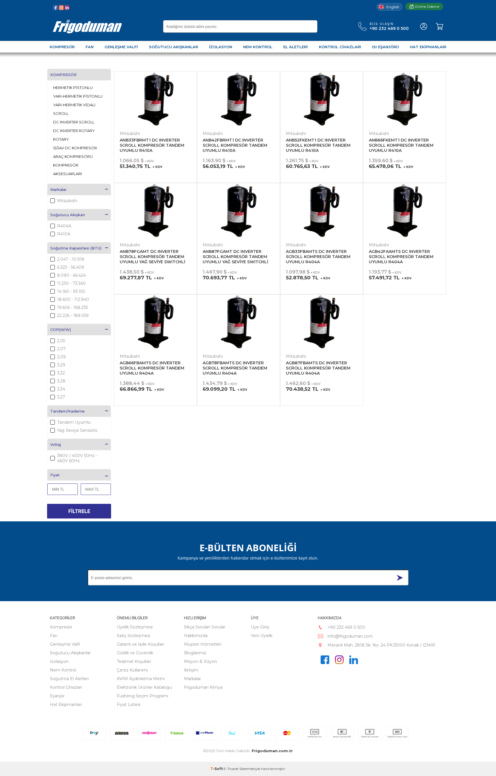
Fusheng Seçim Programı (142, 695)
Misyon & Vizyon (200, 661)
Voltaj (55, 444)
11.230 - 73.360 (71, 283)
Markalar (58, 189)
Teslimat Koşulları (134, 661)
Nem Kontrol (63, 670)
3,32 (61, 373)
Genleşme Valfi (65, 644)
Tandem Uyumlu (74, 422)
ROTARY (61, 139)
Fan (53, 635)
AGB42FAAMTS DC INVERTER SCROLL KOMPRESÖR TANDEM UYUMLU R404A (401, 256)
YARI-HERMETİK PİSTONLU (77, 96)
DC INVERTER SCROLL (73, 122)
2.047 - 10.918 (70, 259)
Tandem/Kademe (67, 411)
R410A (63, 234)
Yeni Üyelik (261, 635)
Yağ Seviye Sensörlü (77, 430)
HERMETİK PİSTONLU (73, 87)
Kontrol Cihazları (66, 687)
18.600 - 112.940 (73, 299)
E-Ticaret (231, 769)
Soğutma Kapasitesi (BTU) (75, 248)
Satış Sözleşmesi (133, 635)
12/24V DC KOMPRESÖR (75, 148)
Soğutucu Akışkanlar (70, 652)
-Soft (217, 769)
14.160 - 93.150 (71, 291)
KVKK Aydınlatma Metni (141, 678)
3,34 (61, 389)
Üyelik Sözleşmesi (135, 627)
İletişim (191, 670)
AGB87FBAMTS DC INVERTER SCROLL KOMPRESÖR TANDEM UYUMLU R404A (318, 368)
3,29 (61, 364)
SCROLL (61, 113)
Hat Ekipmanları (66, 704)
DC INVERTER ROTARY (74, 130)
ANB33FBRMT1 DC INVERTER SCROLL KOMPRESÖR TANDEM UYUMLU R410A (152, 145)
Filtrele (79, 511)
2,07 (61, 348)
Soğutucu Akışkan (67, 214)
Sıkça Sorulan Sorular (204, 627)
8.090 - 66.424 (71, 275)
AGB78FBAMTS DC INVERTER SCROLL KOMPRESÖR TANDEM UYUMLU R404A (235, 368)
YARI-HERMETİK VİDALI (74, 104)
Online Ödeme (427, 6)
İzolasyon (59, 661)
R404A (64, 226)
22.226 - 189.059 (73, 315)
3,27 (61, 397)
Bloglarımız (195, 652)
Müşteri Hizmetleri (202, 644)
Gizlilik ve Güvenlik (135, 652)
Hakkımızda (196, 635)
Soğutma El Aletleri (69, 678)
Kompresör (61, 627)
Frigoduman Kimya (203, 687)
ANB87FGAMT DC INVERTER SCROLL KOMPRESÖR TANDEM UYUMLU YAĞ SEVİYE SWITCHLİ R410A (235, 257)
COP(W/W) (60, 329)
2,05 (61, 340)
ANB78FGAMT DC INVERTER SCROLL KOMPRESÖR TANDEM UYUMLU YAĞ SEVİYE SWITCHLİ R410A (152, 257)
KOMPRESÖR (63, 74)
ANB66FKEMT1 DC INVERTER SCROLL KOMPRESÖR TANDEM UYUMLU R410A (401, 145)
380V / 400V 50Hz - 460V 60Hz (77, 458)
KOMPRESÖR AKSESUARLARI (67, 169)
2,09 (61, 356)
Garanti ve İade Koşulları (140, 644)
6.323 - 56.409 (70, 267)
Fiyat (55, 475)
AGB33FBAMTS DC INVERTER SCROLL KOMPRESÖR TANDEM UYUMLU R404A (318, 256)
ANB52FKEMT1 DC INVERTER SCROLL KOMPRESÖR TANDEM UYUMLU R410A (318, 145)
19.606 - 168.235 (72, 307)
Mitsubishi (67, 200)
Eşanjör (57, 695)
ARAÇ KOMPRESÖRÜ (73, 156)
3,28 (61, 381)
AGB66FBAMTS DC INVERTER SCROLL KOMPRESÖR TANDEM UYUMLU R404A (152, 368)
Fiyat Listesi (128, 704)
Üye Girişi (260, 627)
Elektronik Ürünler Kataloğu (144, 687)
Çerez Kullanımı (132, 670)
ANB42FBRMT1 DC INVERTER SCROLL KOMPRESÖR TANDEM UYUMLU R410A (235, 145)
